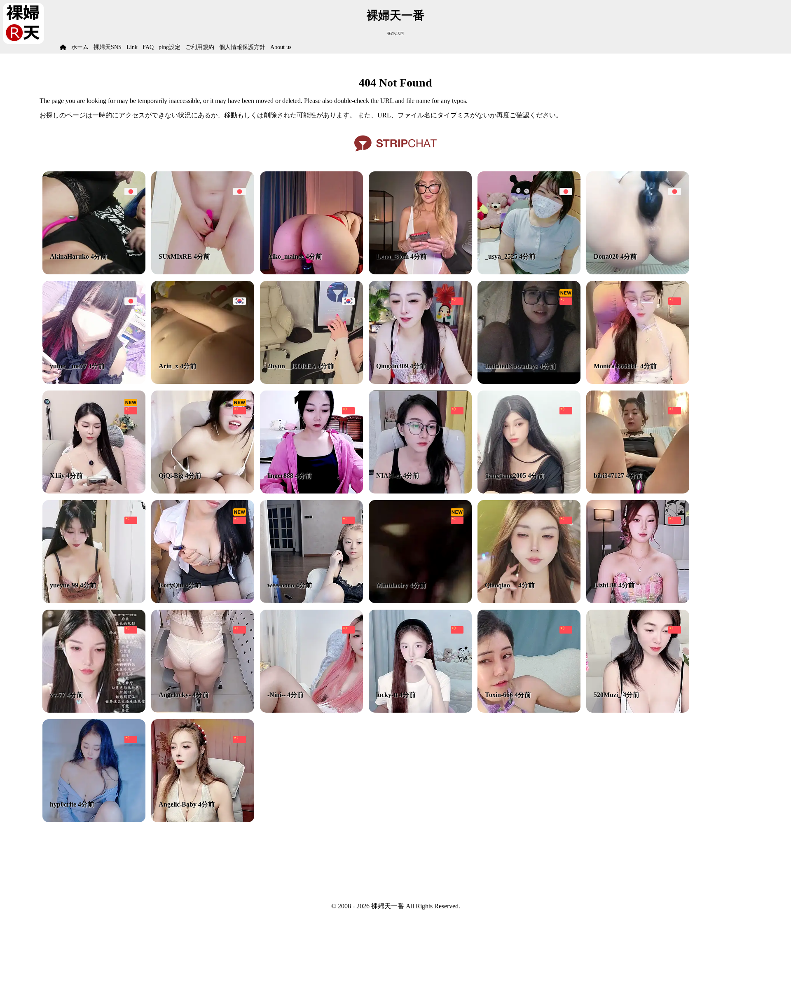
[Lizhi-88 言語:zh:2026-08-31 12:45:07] (637, 600)
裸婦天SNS (108, 47)
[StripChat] (395, 154)
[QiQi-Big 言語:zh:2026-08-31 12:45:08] (202, 491)
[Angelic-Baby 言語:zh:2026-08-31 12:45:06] (202, 819)
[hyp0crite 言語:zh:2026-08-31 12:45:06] (94, 819)
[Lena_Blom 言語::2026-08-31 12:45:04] (420, 272)
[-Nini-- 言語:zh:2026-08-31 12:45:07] (311, 710)
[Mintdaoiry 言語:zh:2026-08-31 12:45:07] (420, 600)
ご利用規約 (199, 47)
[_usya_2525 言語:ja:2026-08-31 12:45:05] (529, 272)
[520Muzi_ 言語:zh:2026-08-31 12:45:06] (637, 710)
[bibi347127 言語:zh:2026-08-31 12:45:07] (637, 491)
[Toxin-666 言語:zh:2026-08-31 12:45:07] (529, 710)
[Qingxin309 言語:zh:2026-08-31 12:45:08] (420, 381)
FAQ (148, 47)
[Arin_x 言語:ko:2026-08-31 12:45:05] (202, 381)
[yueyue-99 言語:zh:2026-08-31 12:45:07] (94, 600)
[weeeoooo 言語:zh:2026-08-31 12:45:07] (311, 600)
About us (280, 47)
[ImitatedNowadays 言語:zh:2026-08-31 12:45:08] (529, 381)
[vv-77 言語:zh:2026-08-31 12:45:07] (94, 710)
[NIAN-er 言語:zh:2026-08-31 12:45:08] (420, 491)
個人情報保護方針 (242, 47)
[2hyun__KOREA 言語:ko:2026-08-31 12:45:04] (311, 381)
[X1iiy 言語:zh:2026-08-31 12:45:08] (94, 491)
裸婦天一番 (395, 15)
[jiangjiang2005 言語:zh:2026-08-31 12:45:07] (529, 491)
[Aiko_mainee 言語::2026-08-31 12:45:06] (311, 272)
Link (132, 47)
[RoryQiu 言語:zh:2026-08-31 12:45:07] (202, 600)
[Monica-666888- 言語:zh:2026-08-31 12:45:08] (637, 381)
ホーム (80, 47)
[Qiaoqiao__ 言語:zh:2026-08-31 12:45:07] (529, 600)
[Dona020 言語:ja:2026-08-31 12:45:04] (637, 272)
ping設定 (169, 47)
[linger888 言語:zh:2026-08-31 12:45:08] (311, 491)
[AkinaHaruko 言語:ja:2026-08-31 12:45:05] (94, 272)
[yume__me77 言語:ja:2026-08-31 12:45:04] (94, 381)
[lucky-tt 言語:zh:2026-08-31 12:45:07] (420, 710)
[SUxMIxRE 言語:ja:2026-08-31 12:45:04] (202, 272)
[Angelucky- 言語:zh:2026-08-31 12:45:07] (202, 710)
